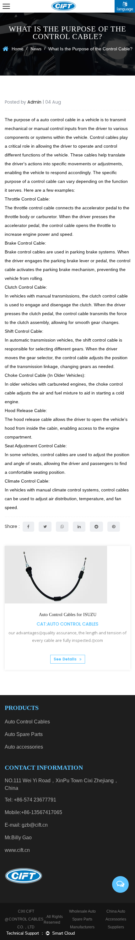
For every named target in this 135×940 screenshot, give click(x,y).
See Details (66, 659)
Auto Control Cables (27, 721)
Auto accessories (24, 747)
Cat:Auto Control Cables (67, 624)
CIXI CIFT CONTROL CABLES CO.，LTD (26, 919)
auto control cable (58, 119)
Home (18, 48)
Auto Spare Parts (24, 734)
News (35, 48)
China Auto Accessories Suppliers (115, 919)
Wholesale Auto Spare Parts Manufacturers (82, 919)
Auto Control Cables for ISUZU (67, 614)
